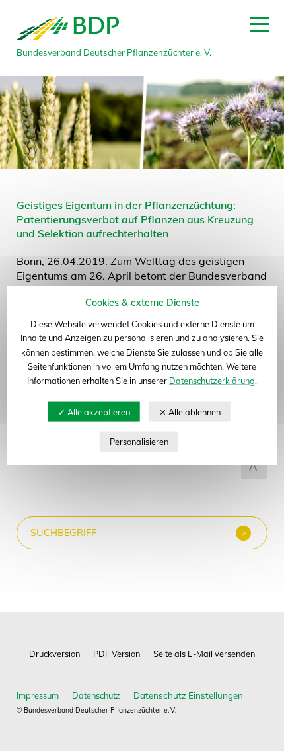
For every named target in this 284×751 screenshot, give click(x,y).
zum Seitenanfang (254, 466)
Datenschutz (96, 695)
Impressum (38, 695)
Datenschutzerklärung (212, 381)
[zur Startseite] (68, 37)
